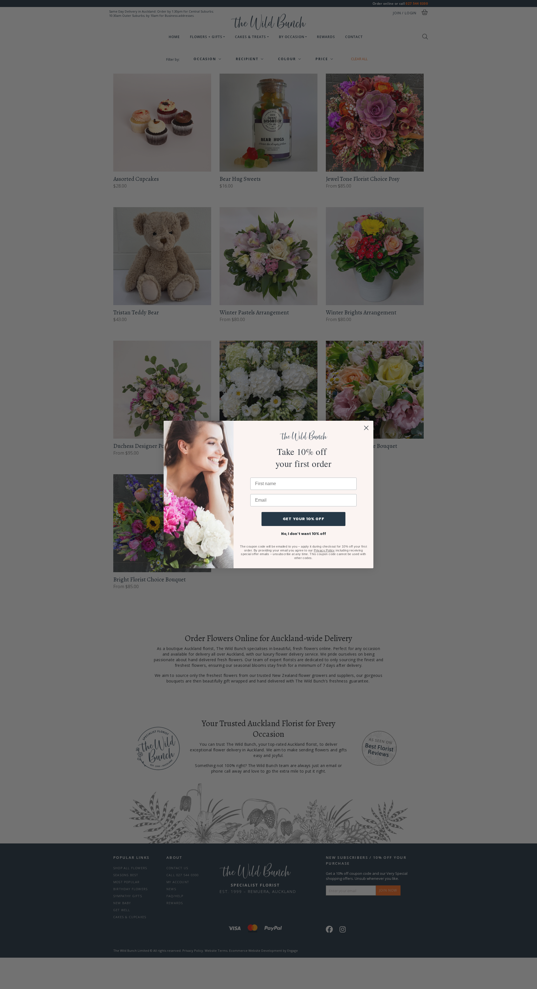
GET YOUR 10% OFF (303, 519)
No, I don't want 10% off (303, 534)
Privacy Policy (324, 550)
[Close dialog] (366, 428)
